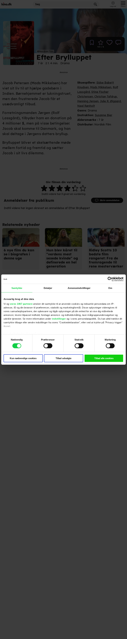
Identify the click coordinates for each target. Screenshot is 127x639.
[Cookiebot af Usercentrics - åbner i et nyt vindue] (109, 279)
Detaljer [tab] (48, 288)
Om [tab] (110, 288)
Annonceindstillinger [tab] (79, 288)
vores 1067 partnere (21, 304)
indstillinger (59, 318)
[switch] (48, 345)
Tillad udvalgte (63, 358)
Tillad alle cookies (104, 358)
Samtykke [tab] (16, 288)
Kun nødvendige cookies (23, 358)
